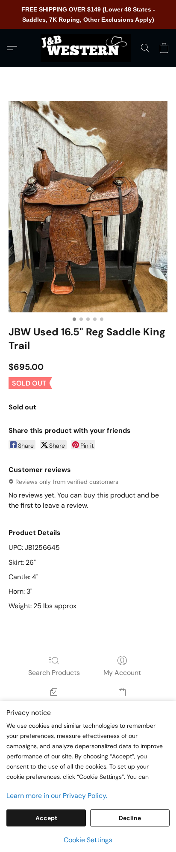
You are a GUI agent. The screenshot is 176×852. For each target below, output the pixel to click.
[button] (88, 48)
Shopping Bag (122, 704)
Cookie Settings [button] (88, 839)
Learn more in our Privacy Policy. (56, 795)
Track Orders (54, 704)
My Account (122, 672)
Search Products (54, 672)
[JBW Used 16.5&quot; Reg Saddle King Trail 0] (88, 206)
